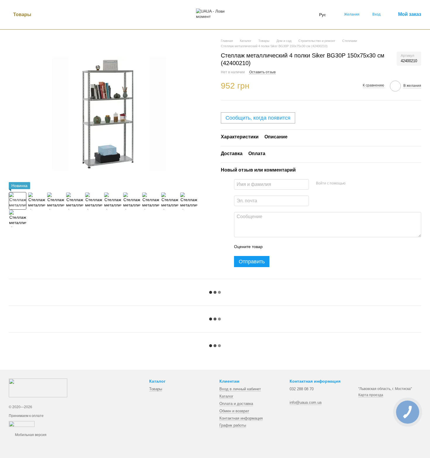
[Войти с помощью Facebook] (351, 183)
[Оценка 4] (300, 246)
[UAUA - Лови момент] (38, 388)
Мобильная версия (30, 435)
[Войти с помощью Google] (361, 183)
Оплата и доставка (236, 403)
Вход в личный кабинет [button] (240, 389)
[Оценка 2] (281, 246)
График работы (232, 425)
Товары (22, 14)
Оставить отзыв (262, 72)
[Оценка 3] (291, 246)
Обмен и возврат (234, 411)
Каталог (226, 396)
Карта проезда (370, 395)
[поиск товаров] (46, 14)
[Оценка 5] (309, 246)
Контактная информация (241, 418)
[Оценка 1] (272, 246)
